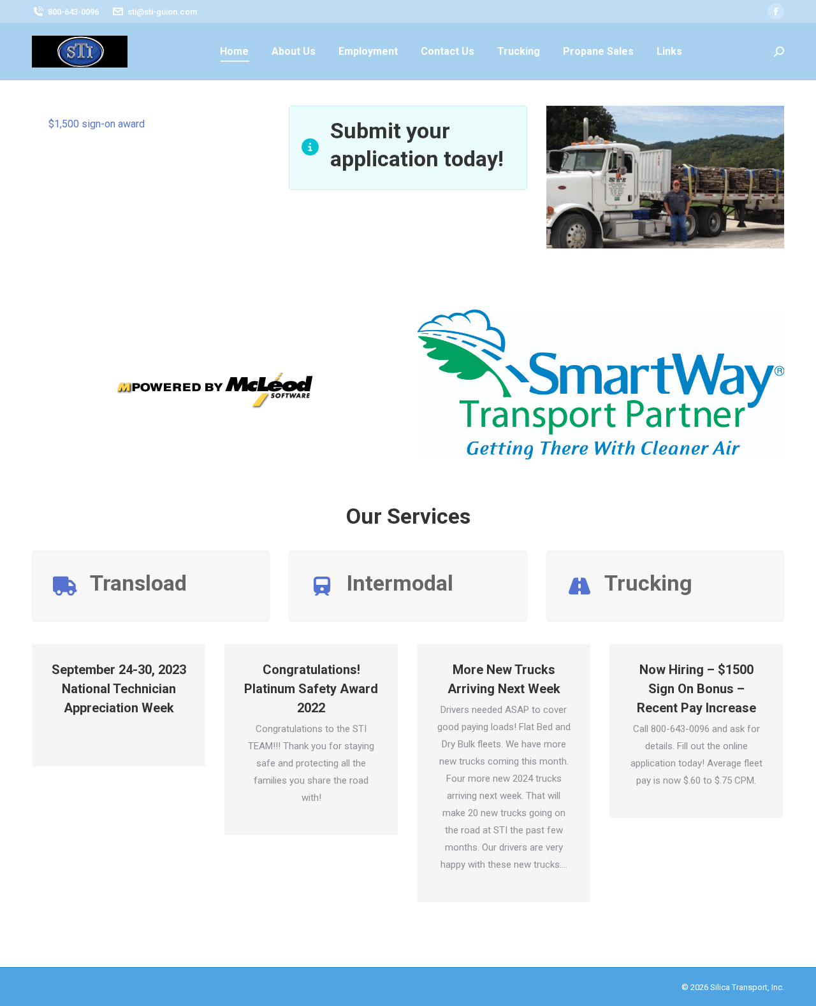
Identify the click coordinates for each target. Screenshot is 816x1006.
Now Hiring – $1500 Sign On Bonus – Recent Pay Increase (696, 688)
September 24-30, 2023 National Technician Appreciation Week (119, 688)
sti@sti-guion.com (162, 12)
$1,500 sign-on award (96, 124)
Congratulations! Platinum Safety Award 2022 (311, 688)
